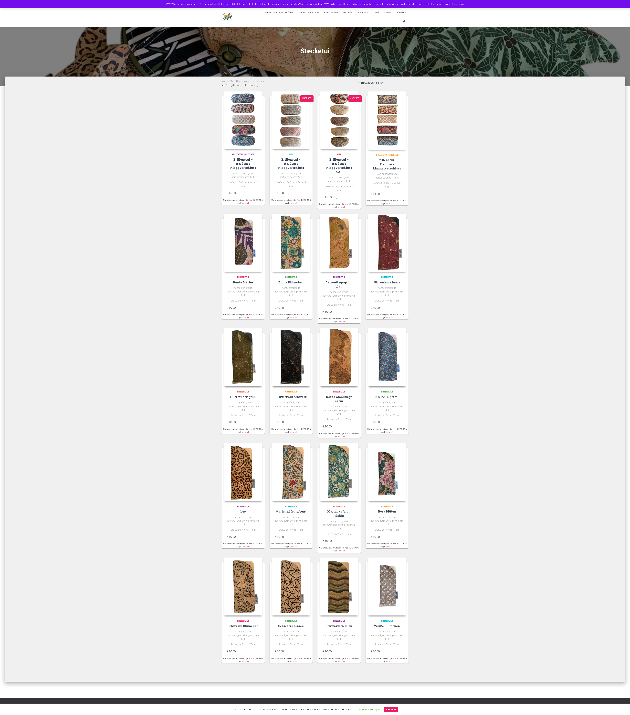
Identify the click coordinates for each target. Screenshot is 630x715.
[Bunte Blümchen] (291, 243)
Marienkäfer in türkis (339, 513)
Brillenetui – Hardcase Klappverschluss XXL (339, 165)
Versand (245, 203)
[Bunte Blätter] (243, 243)
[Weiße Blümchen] (387, 587)
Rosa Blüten (387, 511)
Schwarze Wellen (339, 626)
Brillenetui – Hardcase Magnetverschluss (387, 164)
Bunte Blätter (243, 282)
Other (376, 12)
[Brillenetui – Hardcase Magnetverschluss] (387, 120)
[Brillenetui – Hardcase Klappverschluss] (243, 120)
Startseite (225, 81)
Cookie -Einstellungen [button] (368, 709)
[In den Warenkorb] (258, 193)
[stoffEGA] (227, 16)
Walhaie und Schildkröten (279, 12)
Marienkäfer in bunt (290, 511)
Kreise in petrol (387, 397)
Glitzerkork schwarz (291, 397)
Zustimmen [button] (391, 709)
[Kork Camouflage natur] (339, 357)
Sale (291, 154)
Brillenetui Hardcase (243, 154)
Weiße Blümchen (387, 626)
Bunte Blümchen (291, 282)
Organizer (362, 12)
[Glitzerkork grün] (243, 357)
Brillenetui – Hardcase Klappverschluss (243, 163)
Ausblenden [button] (458, 4)
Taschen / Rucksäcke (308, 12)
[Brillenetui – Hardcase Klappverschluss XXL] (339, 120)
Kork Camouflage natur (339, 399)
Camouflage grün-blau (339, 284)
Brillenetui (243, 277)
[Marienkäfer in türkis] (339, 472)
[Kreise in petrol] (387, 357)
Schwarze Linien (291, 626)
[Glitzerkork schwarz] (291, 357)
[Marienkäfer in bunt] (291, 472)
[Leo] (243, 472)
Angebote (401, 12)
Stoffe (387, 12)
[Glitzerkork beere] (387, 243)
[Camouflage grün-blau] (339, 243)
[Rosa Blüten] (387, 472)
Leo (243, 511)
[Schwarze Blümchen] (243, 587)
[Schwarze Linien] (291, 587)
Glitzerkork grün (243, 397)
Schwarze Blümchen (243, 626)
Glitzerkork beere (387, 282)
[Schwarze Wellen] (339, 587)
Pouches (347, 12)
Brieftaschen (331, 12)
